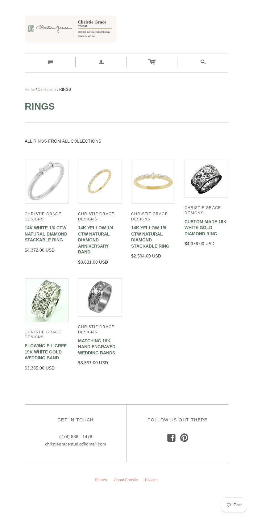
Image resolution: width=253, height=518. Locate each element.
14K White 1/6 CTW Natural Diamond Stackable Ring (46, 233)
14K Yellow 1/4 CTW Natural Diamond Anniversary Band (95, 239)
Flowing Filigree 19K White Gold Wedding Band (46, 351)
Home (30, 89)
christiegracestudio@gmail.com (75, 443)
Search (101, 480)
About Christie (126, 480)
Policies (151, 480)
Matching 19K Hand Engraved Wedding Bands (96, 346)
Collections (47, 89)
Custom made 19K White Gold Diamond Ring (205, 227)
